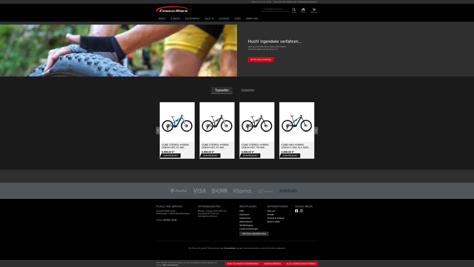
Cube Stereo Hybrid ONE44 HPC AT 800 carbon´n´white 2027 (215, 146)
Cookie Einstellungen (248, 229)
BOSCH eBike (273, 222)
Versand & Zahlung (275, 218)
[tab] (222, 90)
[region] (237, 130)
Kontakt (270, 214)
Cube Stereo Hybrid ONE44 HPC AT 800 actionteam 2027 (175, 146)
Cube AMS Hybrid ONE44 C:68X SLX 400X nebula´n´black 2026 (295, 146)
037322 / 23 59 (170, 220)
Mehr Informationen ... (171, 265)
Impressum (244, 214)
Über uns (271, 211)
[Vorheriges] (158, 130)
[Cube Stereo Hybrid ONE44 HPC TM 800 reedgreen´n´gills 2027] (256, 123)
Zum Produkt (170, 156)
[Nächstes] (316, 130)
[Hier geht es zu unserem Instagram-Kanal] (301, 210)
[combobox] (275, 9)
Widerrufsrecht (245, 222)
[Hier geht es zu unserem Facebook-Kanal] (296, 210)
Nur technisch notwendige (242, 264)
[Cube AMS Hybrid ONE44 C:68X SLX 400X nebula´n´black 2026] (296, 123)
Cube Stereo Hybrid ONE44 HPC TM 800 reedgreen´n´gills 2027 (255, 146)
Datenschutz (244, 218)
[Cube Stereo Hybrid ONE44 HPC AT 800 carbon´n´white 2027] (217, 123)
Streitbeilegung (246, 225)
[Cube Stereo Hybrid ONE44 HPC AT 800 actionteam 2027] (177, 123)
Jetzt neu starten (260, 60)
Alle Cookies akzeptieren (300, 264)
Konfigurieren (272, 264)
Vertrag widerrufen (254, 234)
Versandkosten (230, 248)
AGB (241, 211)
